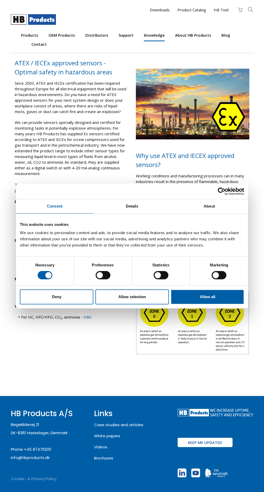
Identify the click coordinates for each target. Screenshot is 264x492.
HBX (88, 317)
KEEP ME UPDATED (205, 442)
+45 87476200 (37, 449)
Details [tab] (132, 206)
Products (29, 35)
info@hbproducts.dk (30, 457)
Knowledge (154, 35)
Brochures (103, 458)
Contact (39, 44)
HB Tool (221, 9)
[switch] (103, 275)
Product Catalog (191, 9)
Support (126, 35)
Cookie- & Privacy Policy (33, 478)
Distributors (96, 35)
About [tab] (209, 206)
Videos (100, 447)
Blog (225, 35)
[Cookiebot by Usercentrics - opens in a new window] (221, 191)
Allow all (207, 297)
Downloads (160, 9)
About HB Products (193, 35)
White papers (107, 436)
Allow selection (132, 297)
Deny (56, 297)
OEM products (61, 35)
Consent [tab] (54, 206)
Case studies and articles (118, 424)
